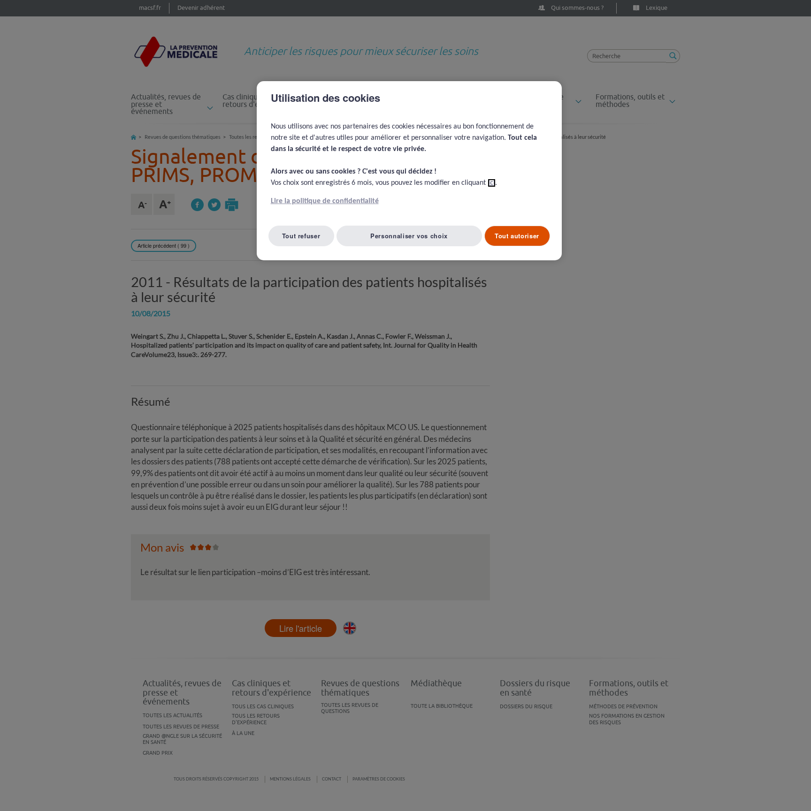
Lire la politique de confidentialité (325, 201)
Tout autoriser (517, 235)
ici (491, 183)
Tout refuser (301, 235)
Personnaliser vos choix (409, 235)
